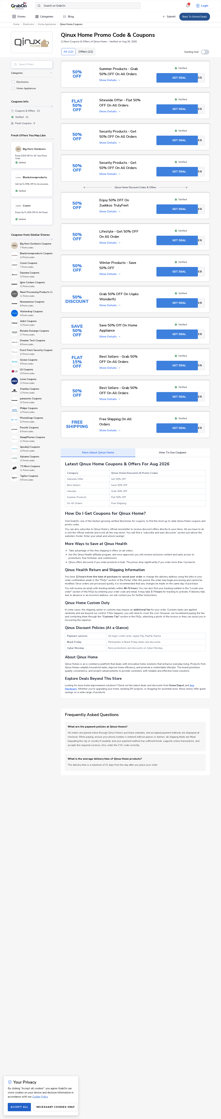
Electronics (28, 24)
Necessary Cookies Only (55, 1107)
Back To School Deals (194, 16)
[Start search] (39, 5)
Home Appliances (47, 24)
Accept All (19, 1107)
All (68, 52)
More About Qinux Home (98, 452)
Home (16, 24)
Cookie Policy (40, 1096)
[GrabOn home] (23, 5)
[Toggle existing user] (205, 52)
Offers (86, 52)
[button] (31, 42)
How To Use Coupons (172, 452)
